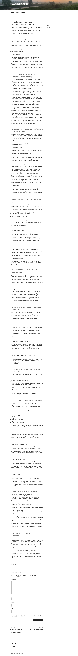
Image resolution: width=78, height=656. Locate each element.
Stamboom (23, 12)
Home (12, 12)
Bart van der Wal (27, 20)
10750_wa (15, 564)
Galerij (17, 12)
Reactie (13, 579)
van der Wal (20, 4)
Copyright (13, 646)
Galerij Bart (49, 27)
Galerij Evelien (49, 23)
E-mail (13, 602)
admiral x (27, 28)
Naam (13, 596)
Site (12, 608)
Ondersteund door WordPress (17, 653)
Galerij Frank (49, 29)
